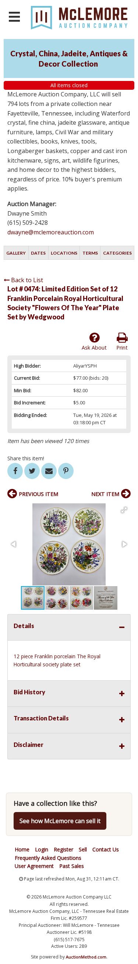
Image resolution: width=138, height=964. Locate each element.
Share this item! (25, 458)
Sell (83, 849)
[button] (124, 510)
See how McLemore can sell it (60, 821)
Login (41, 849)
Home (22, 849)
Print (122, 347)
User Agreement (34, 865)
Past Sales (71, 865)
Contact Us (105, 849)
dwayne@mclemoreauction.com (50, 232)
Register (63, 849)
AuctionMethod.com (86, 957)
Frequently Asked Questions (48, 857)
